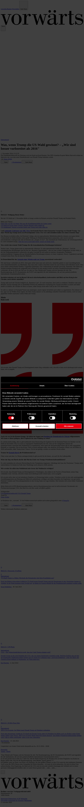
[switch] (32, 418)
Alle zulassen (68, 426)
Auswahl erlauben (42, 426)
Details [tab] (42, 386)
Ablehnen (15, 426)
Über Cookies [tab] (69, 386)
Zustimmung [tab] (14, 386)
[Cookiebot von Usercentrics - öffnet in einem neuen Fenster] (73, 379)
